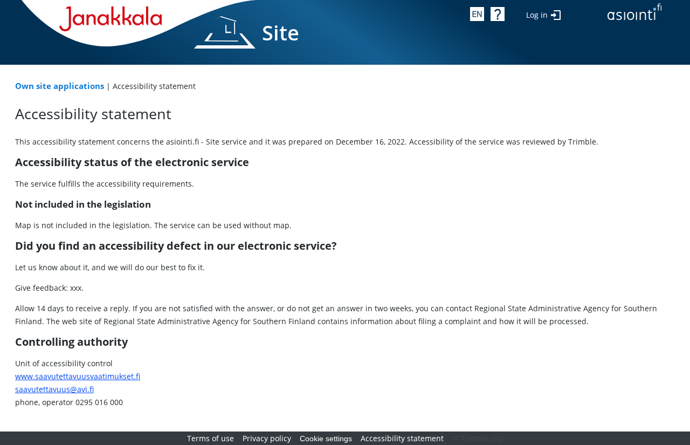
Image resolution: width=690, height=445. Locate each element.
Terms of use (210, 438)
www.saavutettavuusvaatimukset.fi (77, 376)
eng (477, 14)
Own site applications (59, 86)
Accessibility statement (402, 438)
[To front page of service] (634, 14)
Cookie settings (326, 438)
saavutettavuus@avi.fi (54, 389)
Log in (537, 15)
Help (497, 14)
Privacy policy (267, 438)
